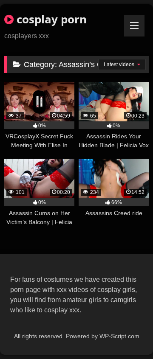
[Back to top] (126, 333)
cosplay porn (50, 19)
